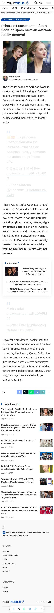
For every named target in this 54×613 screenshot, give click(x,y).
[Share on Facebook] (13, 609)
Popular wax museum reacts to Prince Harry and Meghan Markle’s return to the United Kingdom (18, 428)
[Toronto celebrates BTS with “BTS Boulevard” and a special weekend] (46, 481)
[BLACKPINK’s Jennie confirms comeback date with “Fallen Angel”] (46, 469)
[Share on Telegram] (30, 609)
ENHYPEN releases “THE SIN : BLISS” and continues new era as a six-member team (19, 510)
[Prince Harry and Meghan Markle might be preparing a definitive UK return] (11, 271)
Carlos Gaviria (14, 77)
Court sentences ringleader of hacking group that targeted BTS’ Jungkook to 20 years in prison (18, 495)
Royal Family (23, 19)
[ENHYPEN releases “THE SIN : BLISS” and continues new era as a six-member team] (46, 510)
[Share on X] (18, 609)
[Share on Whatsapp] (24, 609)
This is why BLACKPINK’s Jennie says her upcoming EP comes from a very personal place (19, 412)
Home (3, 13)
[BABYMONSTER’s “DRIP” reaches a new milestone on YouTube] (46, 456)
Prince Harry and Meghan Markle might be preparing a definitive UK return (34, 271)
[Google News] (49, 602)
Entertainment (10, 13)
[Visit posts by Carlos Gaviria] (5, 78)
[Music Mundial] (18, 3)
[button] (5, 3)
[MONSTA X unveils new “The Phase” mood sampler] (46, 443)
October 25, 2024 (20, 330)
